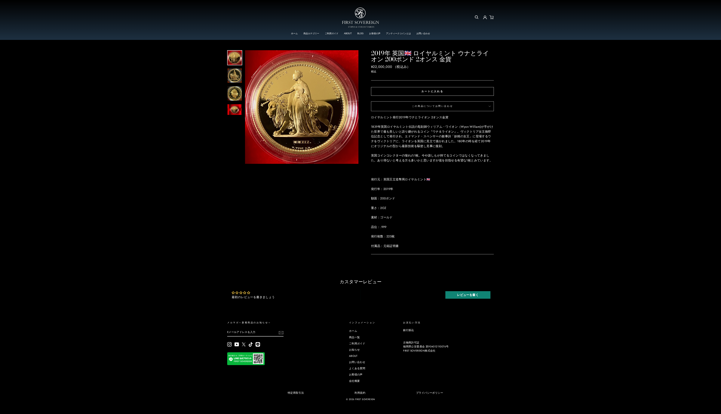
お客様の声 (374, 33)
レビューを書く (468, 295)
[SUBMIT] (281, 332)
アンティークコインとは (398, 33)
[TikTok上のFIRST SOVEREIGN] (250, 344)
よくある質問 (357, 368)
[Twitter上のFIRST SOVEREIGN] (244, 344)
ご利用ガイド (331, 33)
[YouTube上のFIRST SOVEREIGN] (237, 344)
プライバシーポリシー (429, 393)
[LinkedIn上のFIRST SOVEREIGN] (258, 344)
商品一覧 (354, 337)
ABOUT (348, 33)
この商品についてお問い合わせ (432, 106)
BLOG (360, 33)
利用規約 (359, 393)
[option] (301, 107)
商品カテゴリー (311, 33)
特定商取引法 (296, 393)
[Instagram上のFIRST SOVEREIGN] (229, 344)
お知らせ (354, 350)
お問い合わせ (423, 33)
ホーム (294, 33)
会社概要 (354, 381)
